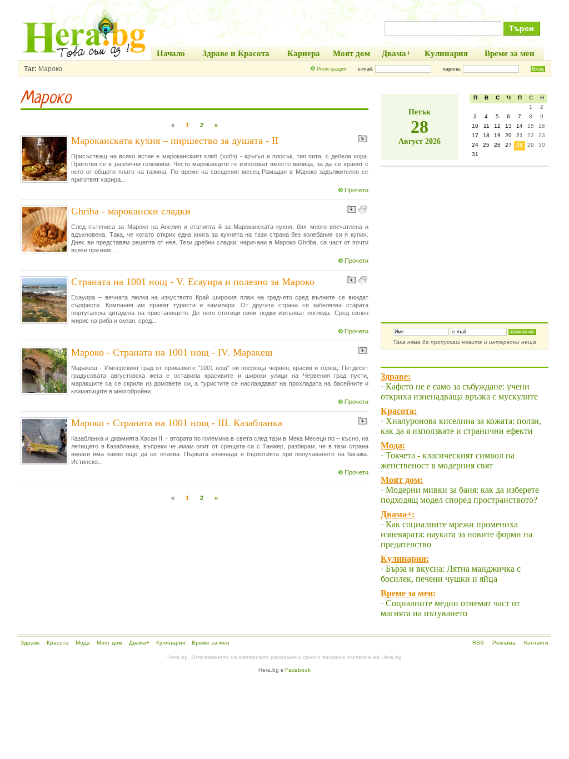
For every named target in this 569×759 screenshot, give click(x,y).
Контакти (536, 643)
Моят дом (109, 643)
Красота (58, 643)
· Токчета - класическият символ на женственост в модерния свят (448, 460)
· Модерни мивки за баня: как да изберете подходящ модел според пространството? (460, 495)
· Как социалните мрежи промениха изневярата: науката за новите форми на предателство (456, 534)
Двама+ (139, 643)
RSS (478, 643)
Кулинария (170, 643)
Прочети (356, 190)
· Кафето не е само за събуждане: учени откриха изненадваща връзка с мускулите (459, 391)
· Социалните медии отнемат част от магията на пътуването (450, 608)
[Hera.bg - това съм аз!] (84, 57)
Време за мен (210, 643)
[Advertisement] (464, 236)
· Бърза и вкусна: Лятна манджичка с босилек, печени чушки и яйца (451, 573)
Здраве (30, 643)
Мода (83, 643)
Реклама (504, 643)
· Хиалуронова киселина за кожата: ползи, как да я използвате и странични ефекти (461, 426)
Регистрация (331, 69)
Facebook (298, 670)
